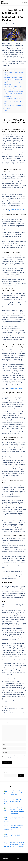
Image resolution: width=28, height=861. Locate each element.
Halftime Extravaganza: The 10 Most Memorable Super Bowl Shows (14, 210)
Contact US (11, 856)
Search (5, 773)
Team (5, 706)
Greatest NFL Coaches (16, 388)
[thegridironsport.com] (4, 2)
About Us (5, 856)
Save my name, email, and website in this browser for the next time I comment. (14, 757)
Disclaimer (22, 856)
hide (13, 70)
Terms (17, 856)
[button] (19, 2)
